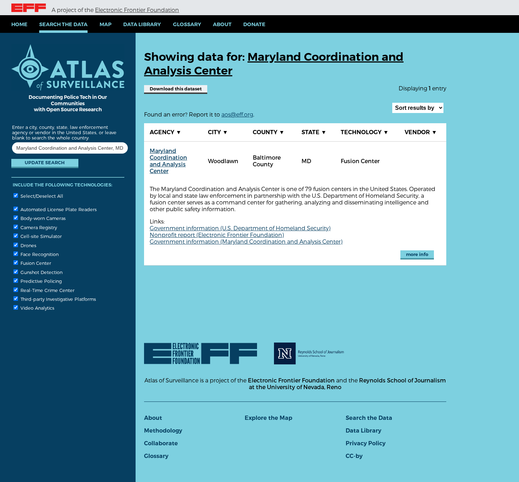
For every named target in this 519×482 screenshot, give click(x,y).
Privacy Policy (366, 443)
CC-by (354, 456)
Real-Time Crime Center (46, 290)
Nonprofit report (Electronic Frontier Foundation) (217, 234)
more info (417, 254)
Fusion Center (35, 263)
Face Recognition (39, 254)
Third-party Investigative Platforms (57, 299)
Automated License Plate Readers (58, 209)
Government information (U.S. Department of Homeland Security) (240, 228)
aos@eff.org (237, 114)
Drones (27, 245)
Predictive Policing (40, 281)
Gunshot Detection (40, 272)
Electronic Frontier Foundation (137, 9)
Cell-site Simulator (40, 236)
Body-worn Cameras (42, 218)
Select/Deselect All (41, 195)
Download (176, 88)
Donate (254, 24)
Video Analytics (36, 307)
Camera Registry (38, 227)
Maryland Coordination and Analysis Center (168, 160)
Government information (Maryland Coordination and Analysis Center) (246, 241)
